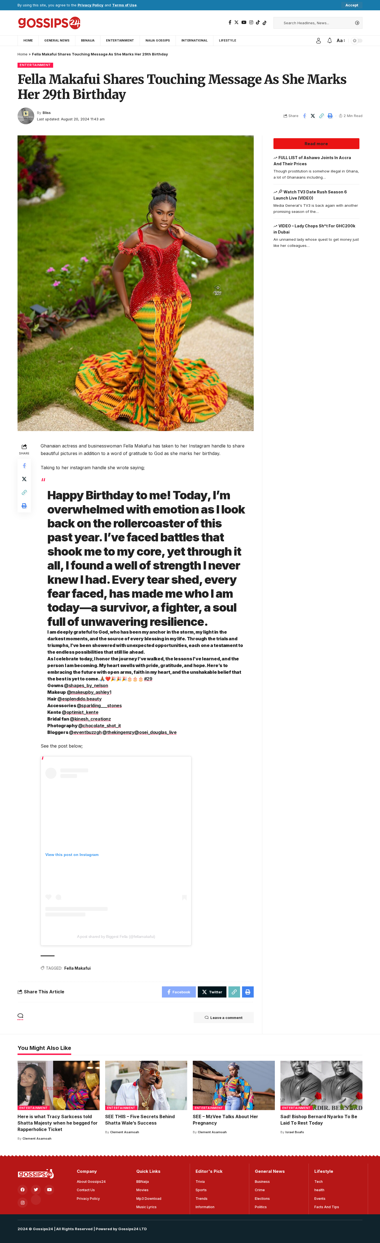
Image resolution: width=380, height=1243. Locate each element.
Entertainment (35, 65)
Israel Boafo (294, 1132)
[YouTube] (244, 22)
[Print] (330, 115)
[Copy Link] (321, 115)
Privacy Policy (90, 5)
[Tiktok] (264, 23)
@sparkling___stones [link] (99, 705)
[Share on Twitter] (313, 115)
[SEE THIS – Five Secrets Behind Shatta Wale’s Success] (146, 1085)
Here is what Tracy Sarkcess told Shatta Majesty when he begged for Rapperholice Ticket (58, 1123)
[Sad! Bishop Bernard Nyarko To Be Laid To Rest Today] (321, 1085)
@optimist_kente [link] (80, 712)
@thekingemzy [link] (118, 732)
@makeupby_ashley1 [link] (89, 692)
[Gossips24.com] (49, 22)
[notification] (329, 41)
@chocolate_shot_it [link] (99, 725)
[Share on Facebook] (304, 115)
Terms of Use (124, 5)
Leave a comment (226, 1017)
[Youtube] (49, 1190)
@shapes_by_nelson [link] (86, 685)
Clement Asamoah (37, 1138)
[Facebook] (230, 22)
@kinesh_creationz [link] (90, 719)
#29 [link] (148, 679)
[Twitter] (236, 22)
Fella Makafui (77, 968)
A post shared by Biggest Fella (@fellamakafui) (116, 936)
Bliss (47, 113)
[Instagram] (251, 22)
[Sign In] (318, 40)
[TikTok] (258, 22)
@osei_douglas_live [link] (155, 732)
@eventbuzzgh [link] (85, 732)
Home (23, 54)
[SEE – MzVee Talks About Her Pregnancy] (234, 1085)
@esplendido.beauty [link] (79, 699)
